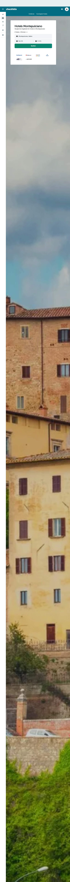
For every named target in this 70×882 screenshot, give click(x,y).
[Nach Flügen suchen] (3, 14)
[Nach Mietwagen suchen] (3, 21)
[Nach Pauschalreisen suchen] (3, 25)
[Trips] (3, 30)
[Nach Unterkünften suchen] (3, 18)
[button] (3, 9)
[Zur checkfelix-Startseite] (11, 9)
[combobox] (21, 32)
